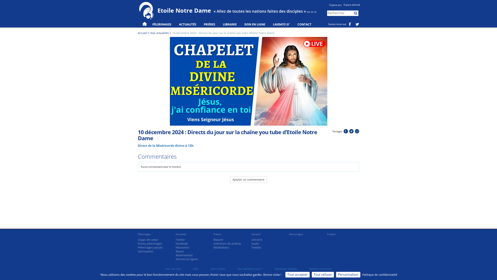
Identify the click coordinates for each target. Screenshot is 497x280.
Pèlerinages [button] (161, 24)
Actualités (181, 234)
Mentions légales (286, 269)
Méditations (221, 247)
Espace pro (335, 5)
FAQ (195, 269)
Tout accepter (297, 274)
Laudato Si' (281, 24)
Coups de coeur (148, 240)
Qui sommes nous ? (250, 269)
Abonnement (184, 255)
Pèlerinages (144, 234)
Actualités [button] (187, 24)
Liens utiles (217, 269)
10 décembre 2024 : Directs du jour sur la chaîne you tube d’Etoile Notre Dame (223, 33)
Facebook (182, 243)
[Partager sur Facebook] (345, 131)
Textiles (256, 247)
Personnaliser (348, 274)
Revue (180, 251)
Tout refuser (323, 274)
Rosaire (218, 240)
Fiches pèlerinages (150, 243)
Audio (255, 243)
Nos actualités (159, 33)
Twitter (180, 240)
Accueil (142, 33)
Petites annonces (320, 269)
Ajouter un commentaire (248, 179)
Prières (209, 24)
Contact (304, 24)
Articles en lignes (187, 259)
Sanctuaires (145, 251)
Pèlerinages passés (150, 247)
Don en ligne (254, 24)
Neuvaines (182, 247)
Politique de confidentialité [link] (379, 274)
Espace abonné (352, 4)
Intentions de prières (227, 243)
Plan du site (173, 269)
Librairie (230, 24)
